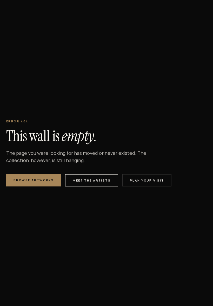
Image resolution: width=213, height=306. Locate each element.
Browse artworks (34, 180)
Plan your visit (147, 180)
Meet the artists (92, 180)
